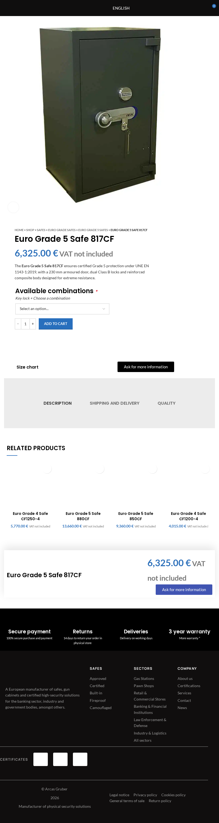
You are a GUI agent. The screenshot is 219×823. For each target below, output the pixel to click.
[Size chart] (10, 367)
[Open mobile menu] (96, 8)
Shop (30, 230)
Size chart (27, 367)
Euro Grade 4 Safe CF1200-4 (188, 516)
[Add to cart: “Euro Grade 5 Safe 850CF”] (152, 468)
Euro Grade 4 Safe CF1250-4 (30, 516)
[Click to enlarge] (13, 207)
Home (19, 230)
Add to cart (55, 323)
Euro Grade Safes (62, 230)
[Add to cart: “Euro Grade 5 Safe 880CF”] (99, 468)
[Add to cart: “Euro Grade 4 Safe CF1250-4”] (47, 468)
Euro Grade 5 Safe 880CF (83, 516)
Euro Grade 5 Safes (93, 230)
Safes (41, 230)
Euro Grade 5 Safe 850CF (135, 516)
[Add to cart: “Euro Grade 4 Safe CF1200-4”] (205, 468)
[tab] (57, 403)
